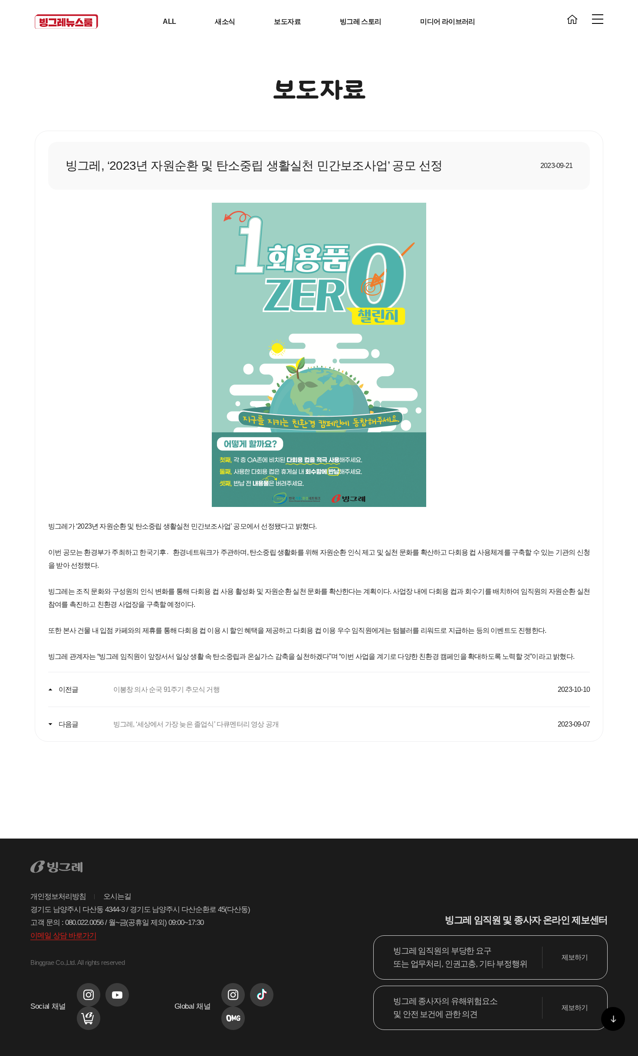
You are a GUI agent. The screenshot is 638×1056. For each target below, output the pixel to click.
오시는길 (117, 896)
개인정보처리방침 (58, 896)
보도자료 (287, 21)
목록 (319, 790)
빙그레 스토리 (360, 21)
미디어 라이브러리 (447, 21)
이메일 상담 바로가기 (63, 935)
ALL (169, 21)
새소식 (225, 21)
